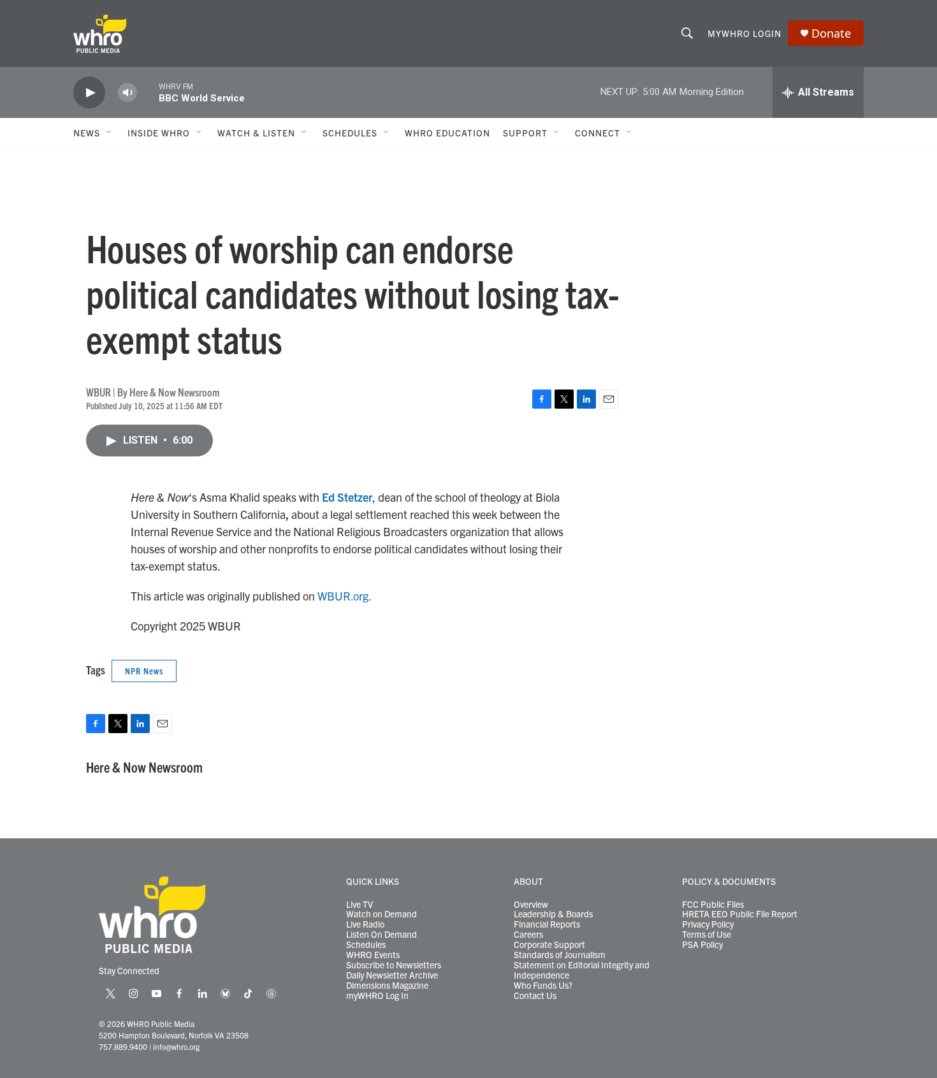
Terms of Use (706, 934)
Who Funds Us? (543, 985)
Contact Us (535, 996)
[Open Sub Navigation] (110, 132)
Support (525, 132)
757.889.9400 (123, 1046)
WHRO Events (373, 955)
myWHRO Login (744, 33)
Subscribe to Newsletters (393, 965)
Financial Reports (547, 924)
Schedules (366, 945)
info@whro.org (176, 1046)
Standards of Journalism (560, 955)
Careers (528, 934)
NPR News (144, 670)
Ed (328, 497)
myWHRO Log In (377, 996)
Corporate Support (549, 945)
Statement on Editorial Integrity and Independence (582, 970)
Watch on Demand (381, 914)
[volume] (127, 92)
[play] (89, 92)
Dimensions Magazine (387, 985)
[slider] (148, 92)
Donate (831, 33)
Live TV (359, 905)
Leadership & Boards (553, 914)
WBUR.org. (344, 595)
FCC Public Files (713, 905)
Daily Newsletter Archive (392, 975)
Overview (531, 905)
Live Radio (365, 924)
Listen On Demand (381, 934)
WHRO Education (447, 132)
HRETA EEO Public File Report (739, 914)
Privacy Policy (708, 924)
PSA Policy (702, 945)
